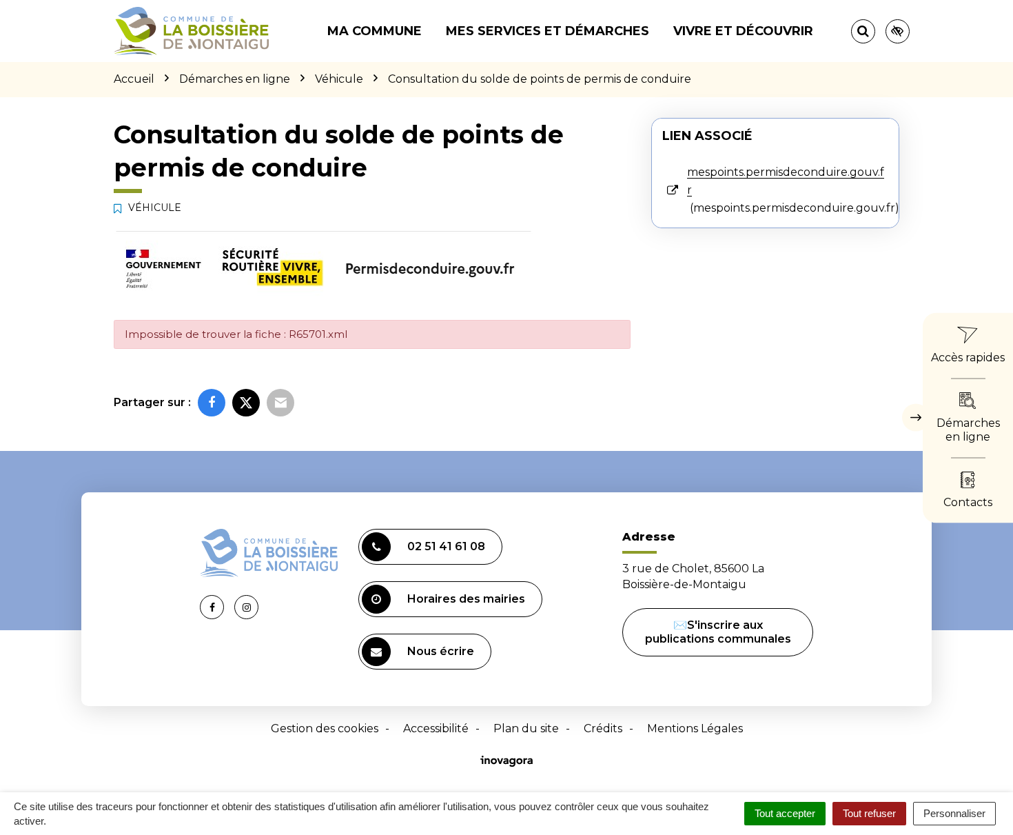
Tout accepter (785, 813)
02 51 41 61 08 (446, 546)
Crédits (603, 728)
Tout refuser (869, 813)
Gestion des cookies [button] (324, 728)
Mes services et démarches (547, 31)
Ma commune (374, 31)
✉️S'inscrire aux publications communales (718, 631)
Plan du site (526, 728)
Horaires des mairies (466, 598)
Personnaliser (954, 813)
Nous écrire (440, 651)
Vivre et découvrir (743, 31)
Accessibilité (436, 728)
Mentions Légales (695, 728)
